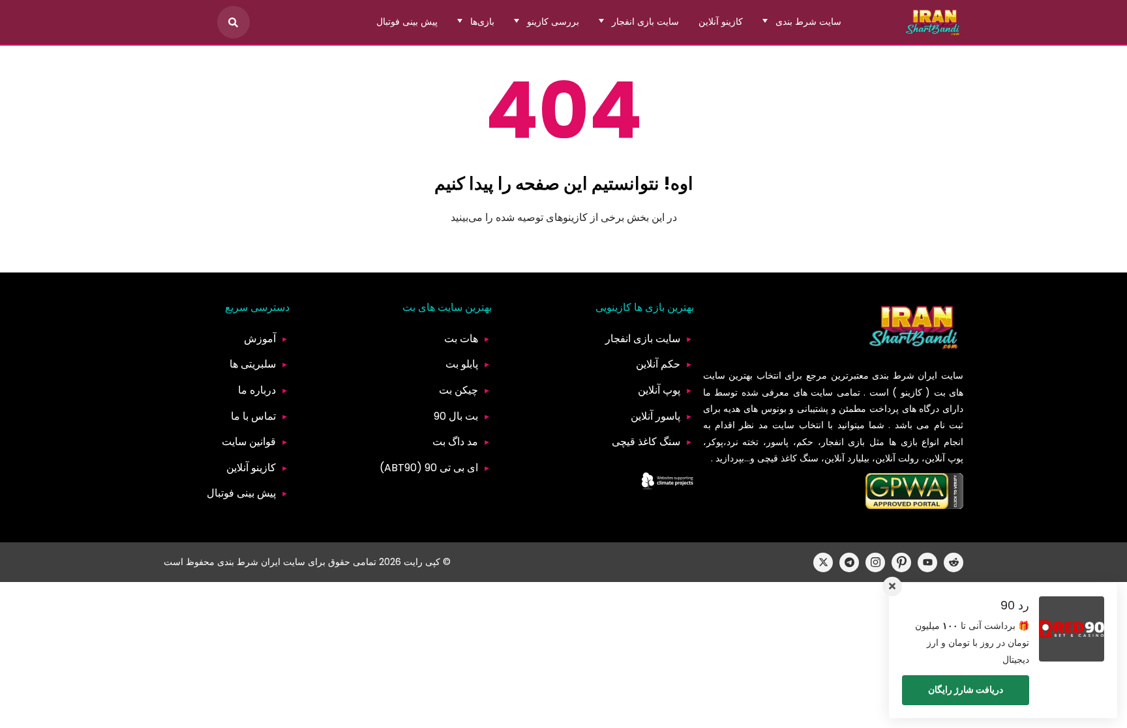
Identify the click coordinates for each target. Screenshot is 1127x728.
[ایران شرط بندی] (933, 22)
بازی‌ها (482, 21)
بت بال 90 (456, 416)
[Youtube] (927, 562)
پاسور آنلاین (655, 416)
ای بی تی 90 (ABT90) (429, 467)
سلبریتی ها (253, 364)
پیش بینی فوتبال (407, 21)
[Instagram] (875, 562)
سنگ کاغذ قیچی (646, 441)
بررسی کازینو (553, 21)
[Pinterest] (901, 562)
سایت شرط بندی (808, 21)
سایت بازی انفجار (645, 21)
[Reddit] (953, 562)
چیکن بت (458, 390)
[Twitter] (823, 562)
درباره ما (257, 390)
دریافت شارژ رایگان (965, 689)
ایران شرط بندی (904, 375)
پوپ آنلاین (659, 390)
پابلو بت (461, 364)
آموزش (260, 338)
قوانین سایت (249, 441)
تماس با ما (253, 416)
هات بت (461, 338)
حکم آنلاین (658, 364)
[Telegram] (849, 562)
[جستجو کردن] (233, 22)
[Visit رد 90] (1071, 629)
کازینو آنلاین (721, 21)
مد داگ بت (455, 441)
